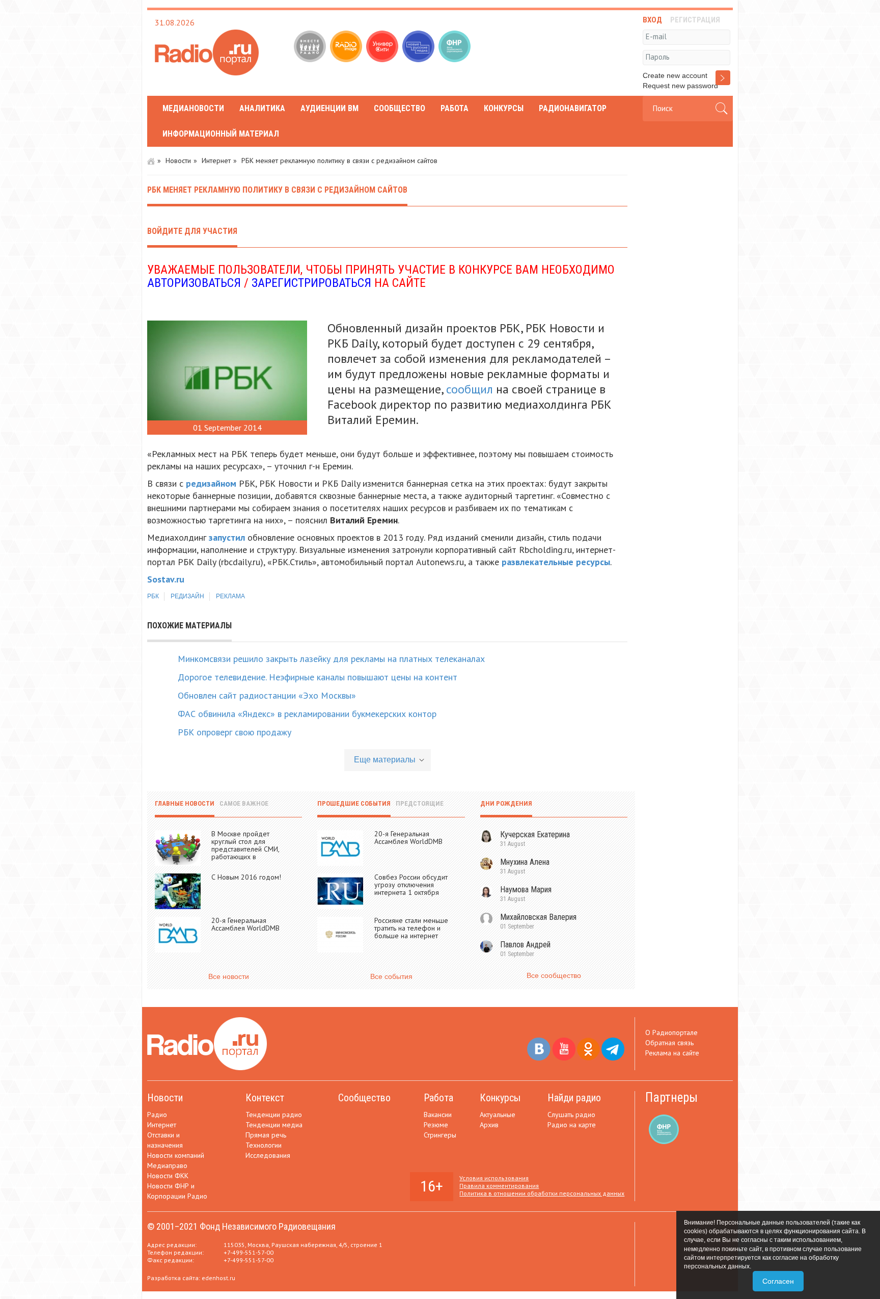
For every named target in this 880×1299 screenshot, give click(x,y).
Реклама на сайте (672, 1052)
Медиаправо (167, 1165)
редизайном (211, 483)
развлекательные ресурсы (556, 562)
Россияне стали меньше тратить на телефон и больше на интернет (411, 928)
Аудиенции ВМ (329, 108)
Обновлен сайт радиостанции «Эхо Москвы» (267, 695)
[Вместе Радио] (311, 47)
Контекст (264, 1098)
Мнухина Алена (524, 862)
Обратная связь (669, 1042)
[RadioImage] (347, 47)
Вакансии (438, 1114)
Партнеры (671, 1097)
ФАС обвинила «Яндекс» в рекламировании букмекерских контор (307, 714)
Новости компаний (175, 1155)
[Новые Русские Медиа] (419, 47)
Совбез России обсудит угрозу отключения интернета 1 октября (411, 884)
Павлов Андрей (525, 944)
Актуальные (497, 1114)
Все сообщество (554, 975)
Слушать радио (571, 1114)
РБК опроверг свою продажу (234, 732)
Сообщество (399, 108)
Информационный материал (220, 134)
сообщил (469, 389)
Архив (489, 1124)
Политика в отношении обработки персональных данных (541, 1193)
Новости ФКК (167, 1175)
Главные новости (184, 803)
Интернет (216, 160)
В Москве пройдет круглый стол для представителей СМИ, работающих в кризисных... (245, 849)
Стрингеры (440, 1134)
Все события (391, 976)
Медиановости (193, 108)
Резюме (436, 1124)
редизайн (187, 596)
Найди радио (574, 1098)
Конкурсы (504, 108)
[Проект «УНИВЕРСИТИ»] (383, 47)
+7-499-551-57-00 (248, 1252)
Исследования (267, 1155)
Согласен (778, 1281)
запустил (227, 537)
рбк (153, 596)
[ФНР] (455, 47)
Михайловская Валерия (538, 917)
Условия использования (494, 1178)
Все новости (228, 976)
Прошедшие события (354, 803)
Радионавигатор (573, 108)
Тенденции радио (273, 1114)
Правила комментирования (499, 1185)
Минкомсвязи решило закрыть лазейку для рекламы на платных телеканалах (331, 659)
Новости (178, 160)
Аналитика (262, 108)
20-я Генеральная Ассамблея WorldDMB (245, 924)
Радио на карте (571, 1124)
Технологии (263, 1145)
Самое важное (243, 803)
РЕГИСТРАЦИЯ (695, 19)
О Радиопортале (671, 1032)
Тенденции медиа (273, 1124)
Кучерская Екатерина (535, 834)
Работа (455, 108)
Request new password (680, 86)
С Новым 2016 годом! (246, 877)
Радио (157, 1114)
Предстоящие (420, 803)
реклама (230, 596)
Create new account (675, 75)
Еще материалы (385, 759)
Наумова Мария (526, 889)
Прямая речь (265, 1134)
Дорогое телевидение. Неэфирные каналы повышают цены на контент (317, 677)
